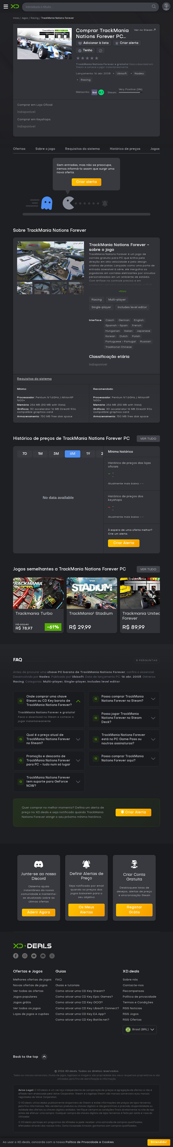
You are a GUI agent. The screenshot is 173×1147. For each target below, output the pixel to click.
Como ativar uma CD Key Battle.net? (82, 1019)
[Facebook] (15, 956)
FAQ (58, 979)
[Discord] (43, 956)
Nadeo (139, 73)
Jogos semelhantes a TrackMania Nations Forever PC (69, 569)
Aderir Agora (38, 912)
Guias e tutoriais (67, 985)
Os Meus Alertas (86, 910)
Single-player (101, 307)
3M (56, 454)
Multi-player (117, 299)
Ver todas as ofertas (28, 991)
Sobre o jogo (45, 149)
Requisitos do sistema (82, 149)
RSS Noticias (132, 1008)
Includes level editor (132, 307)
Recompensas (133, 991)
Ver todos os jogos (27, 1008)
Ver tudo (148, 438)
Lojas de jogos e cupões (31, 1014)
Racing (86, 80)
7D (24, 454)
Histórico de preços (125, 149)
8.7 (101, 92)
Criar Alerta (123, 543)
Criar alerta (86, 182)
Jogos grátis (22, 1002)
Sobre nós (130, 979)
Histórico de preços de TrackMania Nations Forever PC (71, 439)
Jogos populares (25, 996)
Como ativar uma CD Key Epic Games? (84, 996)
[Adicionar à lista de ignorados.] (100, 50)
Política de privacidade (139, 996)
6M (72, 454)
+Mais (122, 291)
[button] (6, 7)
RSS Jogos (131, 1014)
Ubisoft (122, 73)
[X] (52, 956)
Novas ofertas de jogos (30, 985)
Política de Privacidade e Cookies (90, 1142)
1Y (88, 454)
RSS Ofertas (132, 1019)
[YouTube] (33, 956)
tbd (94, 92)
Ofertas (19, 149)
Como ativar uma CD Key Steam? (80, 991)
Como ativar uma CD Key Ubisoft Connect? (87, 1008)
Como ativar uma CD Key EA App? (80, 1014)
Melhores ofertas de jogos (32, 979)
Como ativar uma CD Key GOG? (79, 1002)
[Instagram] (24, 956)
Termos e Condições (138, 1002)
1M (40, 454)
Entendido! (159, 1142)
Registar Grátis (134, 910)
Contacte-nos (133, 985)
